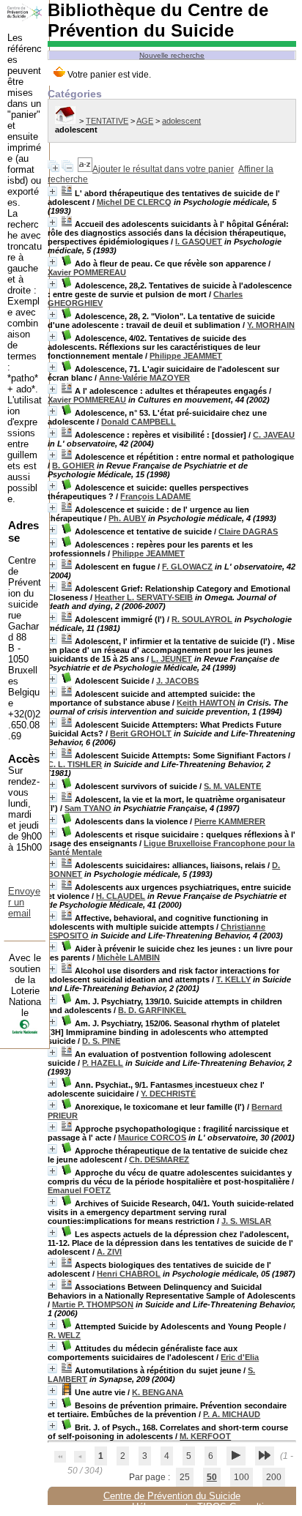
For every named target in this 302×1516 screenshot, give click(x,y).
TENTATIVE (107, 120)
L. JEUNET (171, 658)
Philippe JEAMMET (186, 355)
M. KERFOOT (205, 1436)
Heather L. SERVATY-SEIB (144, 597)
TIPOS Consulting (235, 1506)
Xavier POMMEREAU (87, 272)
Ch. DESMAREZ (159, 1159)
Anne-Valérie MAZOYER (144, 377)
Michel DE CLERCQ (134, 202)
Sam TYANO (88, 808)
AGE (144, 120)
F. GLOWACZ (187, 566)
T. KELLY (233, 979)
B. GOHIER (73, 465)
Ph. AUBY (127, 518)
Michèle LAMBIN (128, 957)
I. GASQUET (198, 241)
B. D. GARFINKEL (152, 1010)
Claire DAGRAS (248, 531)
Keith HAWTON (206, 702)
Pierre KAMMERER (229, 821)
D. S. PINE (101, 1041)
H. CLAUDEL (120, 896)
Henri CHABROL (129, 1273)
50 (212, 1477)
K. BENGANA (157, 1392)
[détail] (52, 191)
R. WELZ (64, 1335)
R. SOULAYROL (202, 619)
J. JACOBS (177, 680)
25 (185, 1477)
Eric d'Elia (240, 1357)
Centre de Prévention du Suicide (171, 1495)
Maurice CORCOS (152, 1137)
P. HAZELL (102, 1062)
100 (241, 1477)
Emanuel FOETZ (79, 1190)
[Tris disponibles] (85, 169)
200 (273, 1477)
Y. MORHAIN (271, 325)
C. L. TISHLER (75, 764)
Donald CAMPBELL (138, 421)
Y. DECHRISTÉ (168, 1093)
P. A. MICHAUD (231, 1414)
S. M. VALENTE (232, 786)
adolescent (181, 120)
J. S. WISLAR (246, 1221)
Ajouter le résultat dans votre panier (163, 169)
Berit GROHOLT (141, 733)
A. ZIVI (109, 1251)
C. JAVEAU (274, 434)
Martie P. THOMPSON (92, 1304)
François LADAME (155, 496)
